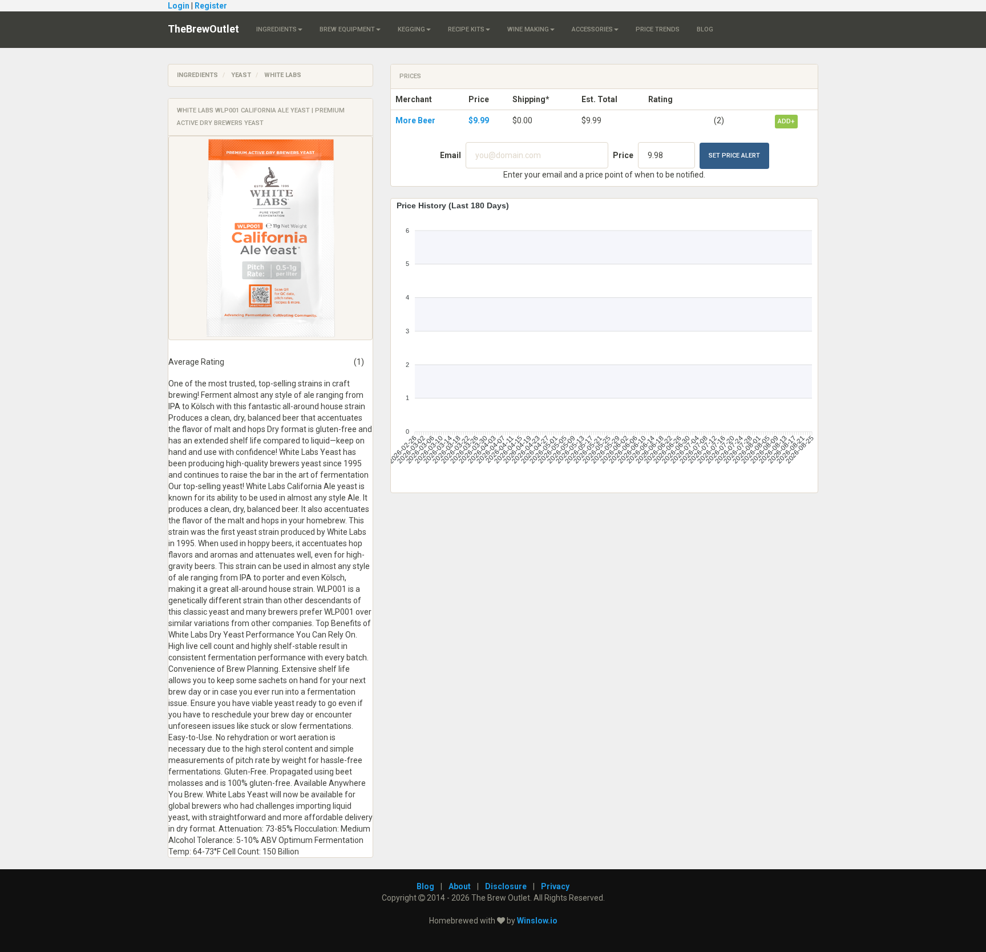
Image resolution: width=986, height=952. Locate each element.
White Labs (282, 75)
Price (623, 155)
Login (178, 5)
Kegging (411, 29)
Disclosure (506, 886)
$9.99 (478, 120)
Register (211, 5)
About (459, 886)
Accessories (592, 29)
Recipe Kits (466, 29)
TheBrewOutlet (203, 29)
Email (450, 155)
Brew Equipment (347, 29)
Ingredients (276, 29)
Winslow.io (537, 920)
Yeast (241, 75)
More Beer (415, 120)
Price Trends (658, 29)
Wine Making (528, 29)
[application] (604, 341)
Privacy (555, 886)
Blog (705, 29)
